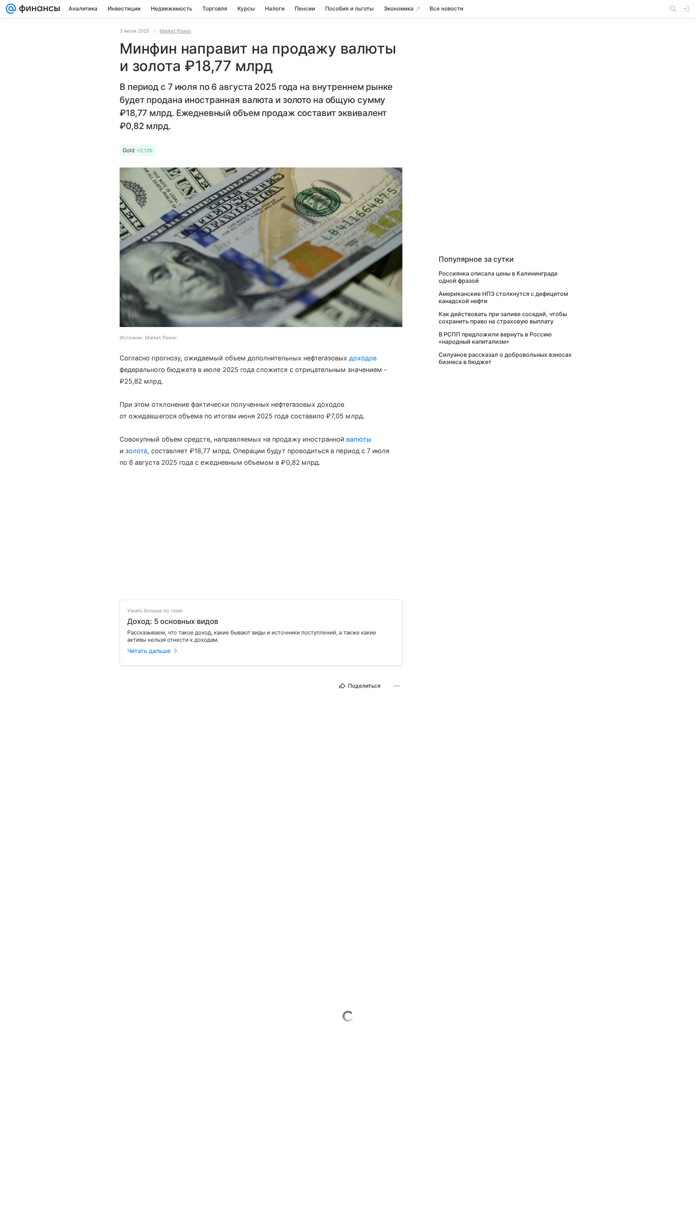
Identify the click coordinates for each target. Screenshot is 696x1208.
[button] (261, 247)
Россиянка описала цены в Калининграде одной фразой (498, 277)
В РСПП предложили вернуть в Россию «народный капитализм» (495, 338)
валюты (358, 439)
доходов (362, 358)
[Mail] (11, 8)
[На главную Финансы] (38, 8)
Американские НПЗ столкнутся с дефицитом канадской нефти (503, 297)
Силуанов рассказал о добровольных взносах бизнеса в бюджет (505, 358)
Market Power (175, 31)
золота (136, 451)
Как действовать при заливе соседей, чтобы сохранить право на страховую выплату (503, 317)
